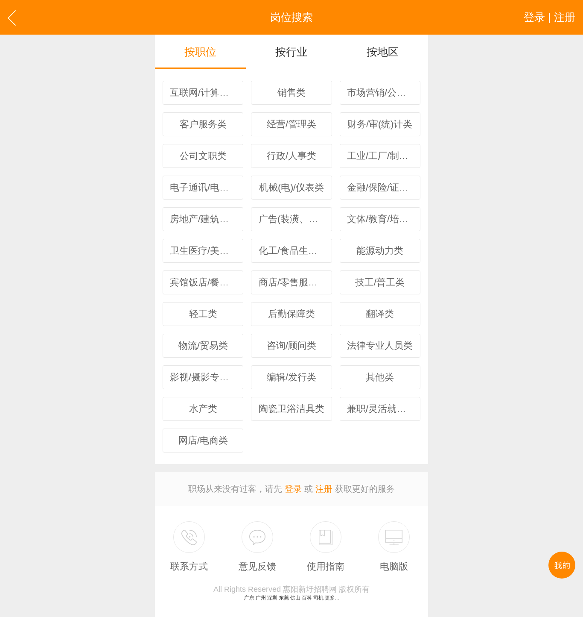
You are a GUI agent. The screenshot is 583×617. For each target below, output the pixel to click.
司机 (318, 598)
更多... (332, 598)
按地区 (383, 52)
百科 (307, 598)
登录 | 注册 (549, 17)
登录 (293, 489)
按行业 (291, 52)
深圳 (272, 598)
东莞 (284, 598)
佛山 (295, 598)
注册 (323, 489)
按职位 (200, 52)
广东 (249, 598)
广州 (261, 598)
